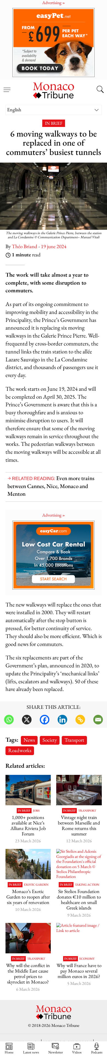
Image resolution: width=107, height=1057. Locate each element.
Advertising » (53, 515)
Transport (74, 739)
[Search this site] (100, 90)
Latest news (31, 1052)
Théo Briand (24, 246)
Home (9, 1052)
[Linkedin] (62, 719)
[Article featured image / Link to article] (28, 790)
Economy (87, 958)
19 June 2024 (53, 246)
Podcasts (96, 1052)
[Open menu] (7, 86)
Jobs (36, 810)
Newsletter (55, 1052)
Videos (76, 1052)
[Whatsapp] (9, 719)
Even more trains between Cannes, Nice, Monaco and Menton (50, 486)
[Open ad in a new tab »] (53, 42)
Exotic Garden (36, 884)
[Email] (98, 719)
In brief (53, 123)
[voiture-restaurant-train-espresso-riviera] (79, 790)
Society (50, 739)
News (29, 739)
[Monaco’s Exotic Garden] (28, 864)
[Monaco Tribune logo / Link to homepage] (53, 90)
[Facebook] (44, 719)
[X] (27, 719)
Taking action (87, 884)
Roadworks (19, 750)
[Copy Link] (80, 719)
